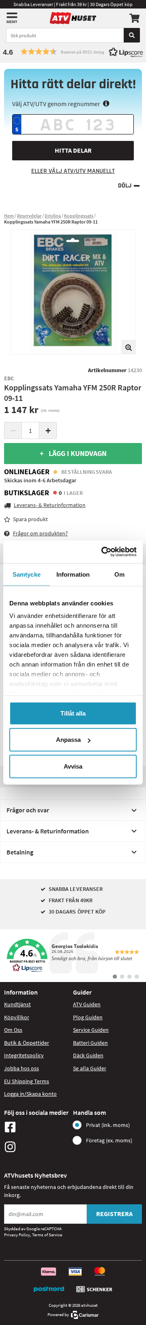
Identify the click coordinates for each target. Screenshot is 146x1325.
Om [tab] (119, 574)
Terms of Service (47, 1235)
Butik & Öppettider (26, 1042)
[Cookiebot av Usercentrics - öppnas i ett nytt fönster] (103, 552)
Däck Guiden (88, 1055)
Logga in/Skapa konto (30, 1093)
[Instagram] (36, 1147)
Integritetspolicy (24, 1055)
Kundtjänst (17, 1004)
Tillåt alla (73, 712)
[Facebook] (36, 1127)
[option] (73, 291)
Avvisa (73, 766)
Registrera (114, 1214)
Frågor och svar (27, 810)
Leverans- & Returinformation (47, 831)
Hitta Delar (73, 150)
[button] (73, 52)
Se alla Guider (89, 1068)
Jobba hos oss (21, 1068)
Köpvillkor (16, 1017)
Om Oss (13, 1029)
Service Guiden (91, 1029)
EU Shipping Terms (26, 1081)
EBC (9, 378)
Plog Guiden (88, 1017)
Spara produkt (30, 519)
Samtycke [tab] (27, 574)
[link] (73, 955)
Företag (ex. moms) (109, 1140)
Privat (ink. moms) (108, 1125)
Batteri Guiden (90, 1042)
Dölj (124, 185)
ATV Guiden (87, 1004)
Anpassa (68, 739)
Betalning (19, 852)
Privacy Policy (17, 1235)
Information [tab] (73, 574)
